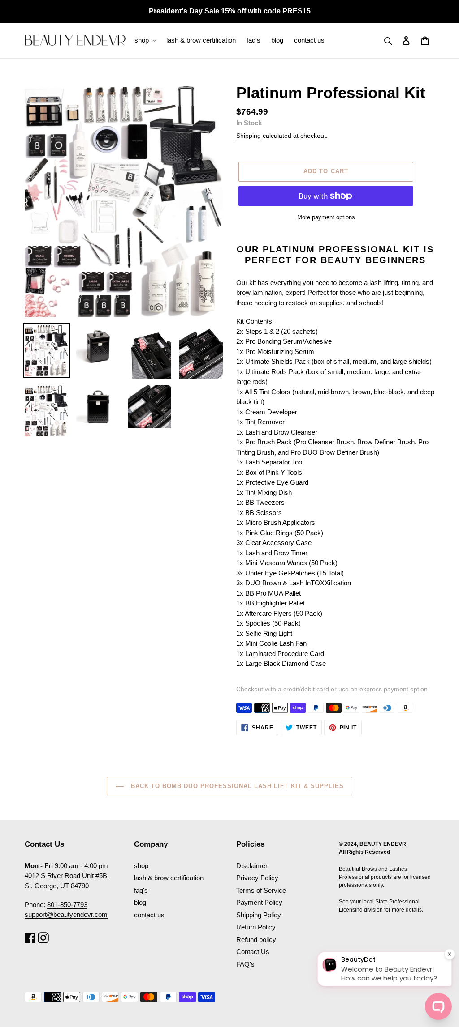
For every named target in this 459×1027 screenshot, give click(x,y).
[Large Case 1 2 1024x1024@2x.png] (97, 406)
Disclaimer (252, 865)
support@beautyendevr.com (66, 914)
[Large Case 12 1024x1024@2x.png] (149, 406)
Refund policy (256, 939)
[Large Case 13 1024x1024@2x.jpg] (201, 351)
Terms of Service (261, 890)
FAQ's (245, 964)
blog (140, 902)
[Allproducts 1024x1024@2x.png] (46, 410)
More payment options (326, 217)
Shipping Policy (258, 915)
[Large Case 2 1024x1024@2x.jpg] (97, 346)
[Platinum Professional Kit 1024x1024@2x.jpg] (46, 350)
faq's (141, 890)
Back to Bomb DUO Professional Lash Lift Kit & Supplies (236, 786)
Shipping (248, 135)
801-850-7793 (67, 904)
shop (141, 865)
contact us (149, 915)
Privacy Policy (257, 878)
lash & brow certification (169, 878)
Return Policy (256, 927)
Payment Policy (259, 902)
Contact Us (252, 951)
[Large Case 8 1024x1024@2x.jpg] (149, 351)
